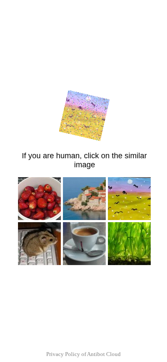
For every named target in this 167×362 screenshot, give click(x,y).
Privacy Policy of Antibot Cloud (83, 354)
